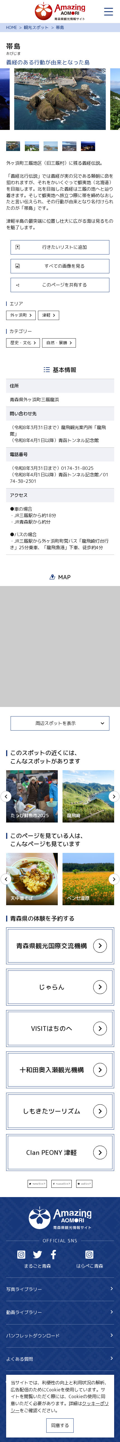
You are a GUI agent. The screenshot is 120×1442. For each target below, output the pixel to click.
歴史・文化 (20, 343)
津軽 (46, 315)
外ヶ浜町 (18, 315)
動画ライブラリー (24, 1312)
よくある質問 (19, 1359)
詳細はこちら (19, 855)
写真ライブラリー (24, 1289)
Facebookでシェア (63, 1184)
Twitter (37, 1254)
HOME (11, 27)
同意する (60, 1425)
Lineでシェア (86, 1184)
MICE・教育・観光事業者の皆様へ (40, 1407)
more (11, 773)
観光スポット (36, 27)
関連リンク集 (19, 1429)
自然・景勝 (56, 343)
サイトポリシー (21, 1418)
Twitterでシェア (39, 1184)
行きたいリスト (30, 1392)
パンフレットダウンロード (33, 1335)
